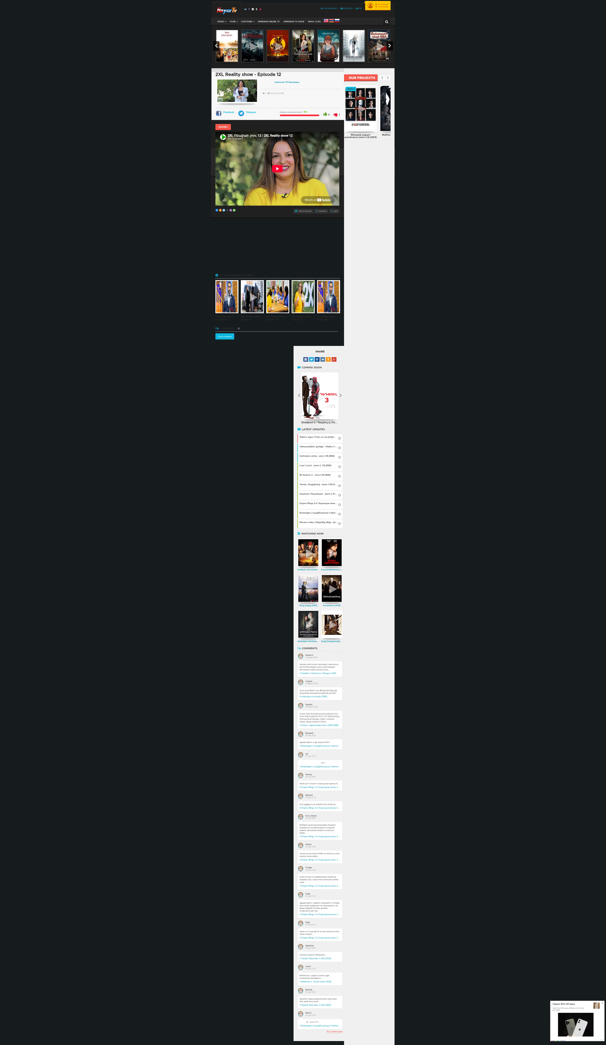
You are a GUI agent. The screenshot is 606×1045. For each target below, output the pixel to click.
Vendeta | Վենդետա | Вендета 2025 (318, 673)
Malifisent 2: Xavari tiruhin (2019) (316, 981)
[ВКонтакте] (216, 210)
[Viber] (230, 210)
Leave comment (225, 336)
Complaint (322, 211)
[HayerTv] (226, 10)
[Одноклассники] (220, 210)
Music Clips (314, 22)
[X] (227, 210)
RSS (360, 8)
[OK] (256, 9)
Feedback (348, 8)
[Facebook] (249, 9)
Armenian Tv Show (293, 22)
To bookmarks (330, 8)
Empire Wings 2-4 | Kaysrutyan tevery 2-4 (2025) (320, 787)
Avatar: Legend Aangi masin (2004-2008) (319, 725)
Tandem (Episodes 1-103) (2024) (316, 958)
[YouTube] (260, 9)
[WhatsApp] (234, 210)
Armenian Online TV (269, 22)
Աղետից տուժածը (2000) (314, 696)
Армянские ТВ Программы (286, 82)
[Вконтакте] (245, 9)
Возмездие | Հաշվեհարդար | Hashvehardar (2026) (320, 746)
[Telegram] (253, 9)
